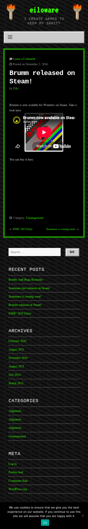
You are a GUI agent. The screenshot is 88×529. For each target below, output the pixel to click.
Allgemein (15, 411)
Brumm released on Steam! (25, 305)
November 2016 (18, 358)
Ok (45, 522)
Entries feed (16, 472)
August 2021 (16, 349)
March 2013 (16, 383)
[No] (83, 515)
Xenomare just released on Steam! (29, 288)
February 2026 (17, 341)
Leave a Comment (24, 59)
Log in (13, 464)
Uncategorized (34, 218)
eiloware (44, 9)
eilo (15, 88)
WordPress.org (18, 489)
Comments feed (18, 481)
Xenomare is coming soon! (60, 229)
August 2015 (16, 366)
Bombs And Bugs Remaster (26, 279)
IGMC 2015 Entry (22, 229)
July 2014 (15, 375)
